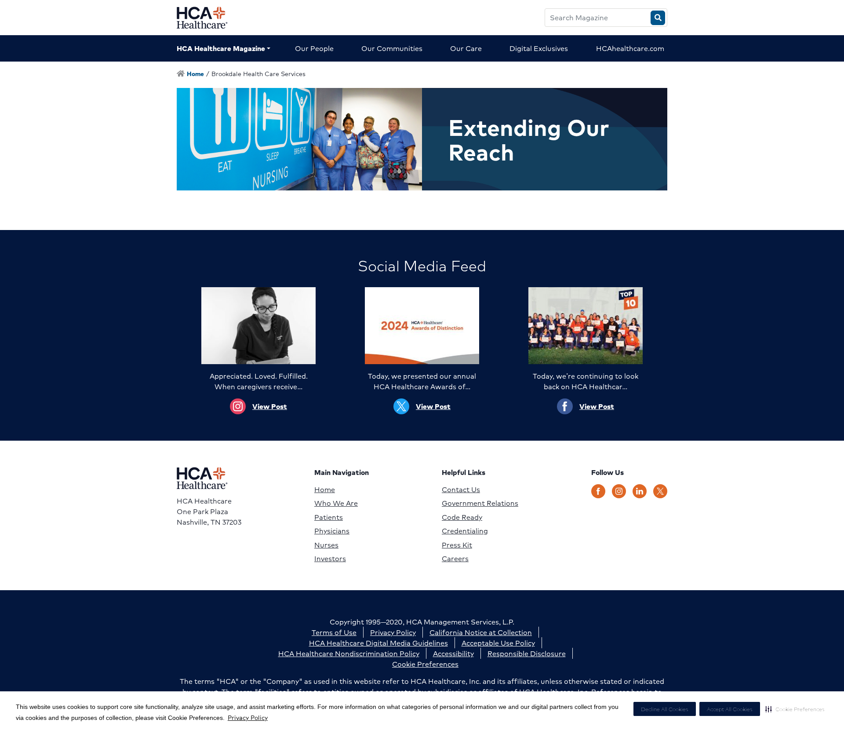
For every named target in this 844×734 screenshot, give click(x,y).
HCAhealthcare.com (630, 48)
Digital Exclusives (538, 48)
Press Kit (457, 545)
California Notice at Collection (480, 632)
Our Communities (391, 48)
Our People (314, 48)
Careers (455, 558)
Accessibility (453, 653)
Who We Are (336, 503)
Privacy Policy (248, 717)
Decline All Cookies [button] (664, 709)
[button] (795, 709)
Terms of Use (334, 632)
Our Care (466, 48)
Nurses (326, 545)
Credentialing (465, 531)
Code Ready (462, 517)
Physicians (331, 531)
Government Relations (480, 503)
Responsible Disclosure (526, 653)
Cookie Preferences (425, 663)
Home (324, 489)
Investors (330, 558)
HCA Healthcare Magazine (221, 48)
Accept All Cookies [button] (730, 709)
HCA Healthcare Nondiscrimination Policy (348, 653)
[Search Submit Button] (658, 18)
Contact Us (461, 489)
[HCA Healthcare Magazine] (209, 18)
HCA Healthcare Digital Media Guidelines (378, 642)
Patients (328, 517)
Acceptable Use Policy (498, 642)
